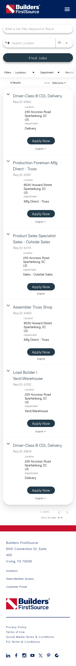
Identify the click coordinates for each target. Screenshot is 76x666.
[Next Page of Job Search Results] (67, 512)
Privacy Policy (16, 627)
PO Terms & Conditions (23, 642)
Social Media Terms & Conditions (30, 637)
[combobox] (36, 28)
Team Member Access (20, 578)
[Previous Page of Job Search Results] (59, 512)
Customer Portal (16, 586)
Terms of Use (15, 632)
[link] (38, 121)
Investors (12, 570)
